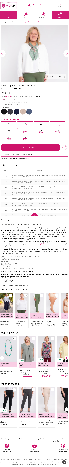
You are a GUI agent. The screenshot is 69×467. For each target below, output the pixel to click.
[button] (2, 358)
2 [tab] (33, 81)
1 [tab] (31, 81)
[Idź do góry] (64, 462)
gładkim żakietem (46, 244)
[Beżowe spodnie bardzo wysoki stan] (23, 112)
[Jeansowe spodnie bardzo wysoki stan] (29, 112)
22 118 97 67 (36, 5)
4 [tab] (37, 81)
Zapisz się (37, 96)
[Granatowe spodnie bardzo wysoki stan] (16, 112)
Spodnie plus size (7, 228)
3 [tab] (35, 81)
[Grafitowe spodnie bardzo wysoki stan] (10, 112)
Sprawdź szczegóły (23, 158)
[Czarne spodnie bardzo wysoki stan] (4, 112)
